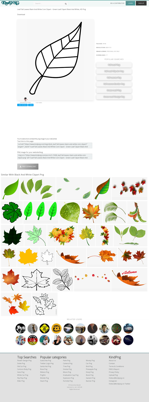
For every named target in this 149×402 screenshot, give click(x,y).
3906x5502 (97, 199)
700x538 (5, 315)
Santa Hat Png (45, 366)
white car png (22, 375)
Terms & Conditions (116, 366)
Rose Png (43, 369)
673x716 (131, 222)
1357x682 (116, 199)
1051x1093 (63, 222)
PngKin (43, 375)
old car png (21, 366)
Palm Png (66, 360)
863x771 (36, 315)
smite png (21, 363)
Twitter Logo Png (47, 363)
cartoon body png (24, 369)
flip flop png (22, 378)
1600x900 (78, 290)
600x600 (5, 199)
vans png (20, 372)
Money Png (90, 360)
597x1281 (100, 245)
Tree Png (66, 366)
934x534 (5, 245)
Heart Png (44, 381)
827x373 (59, 266)
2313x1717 (51, 245)
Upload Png (113, 375)
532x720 (5, 266)
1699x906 (60, 199)
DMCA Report (114, 369)
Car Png (89, 363)
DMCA (31, 105)
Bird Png (89, 366)
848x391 (90, 266)
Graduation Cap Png (70, 375)
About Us (112, 360)
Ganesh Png (90, 378)
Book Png (89, 375)
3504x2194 (118, 245)
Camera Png (67, 363)
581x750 (81, 245)
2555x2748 (56, 290)
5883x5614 (107, 222)
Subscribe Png (45, 360)
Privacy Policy (114, 372)
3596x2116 (122, 266)
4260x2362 (28, 222)
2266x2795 (44, 266)
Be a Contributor (117, 3)
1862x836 (115, 290)
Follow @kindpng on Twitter (119, 384)
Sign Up (141, 3)
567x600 (85, 222)
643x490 (24, 290)
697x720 (5, 222)
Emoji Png (90, 372)
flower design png (24, 360)
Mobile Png (44, 378)
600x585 (28, 245)
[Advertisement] (55, 121)
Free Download (28, 166)
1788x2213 (5, 290)
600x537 (21, 266)
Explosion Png (68, 378)
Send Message (22, 105)
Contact (112, 363)
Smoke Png (67, 369)
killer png (21, 381)
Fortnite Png (68, 381)
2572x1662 (24, 199)
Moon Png (67, 372)
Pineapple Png (91, 369)
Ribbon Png (44, 372)
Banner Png (90, 381)
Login (130, 3)
